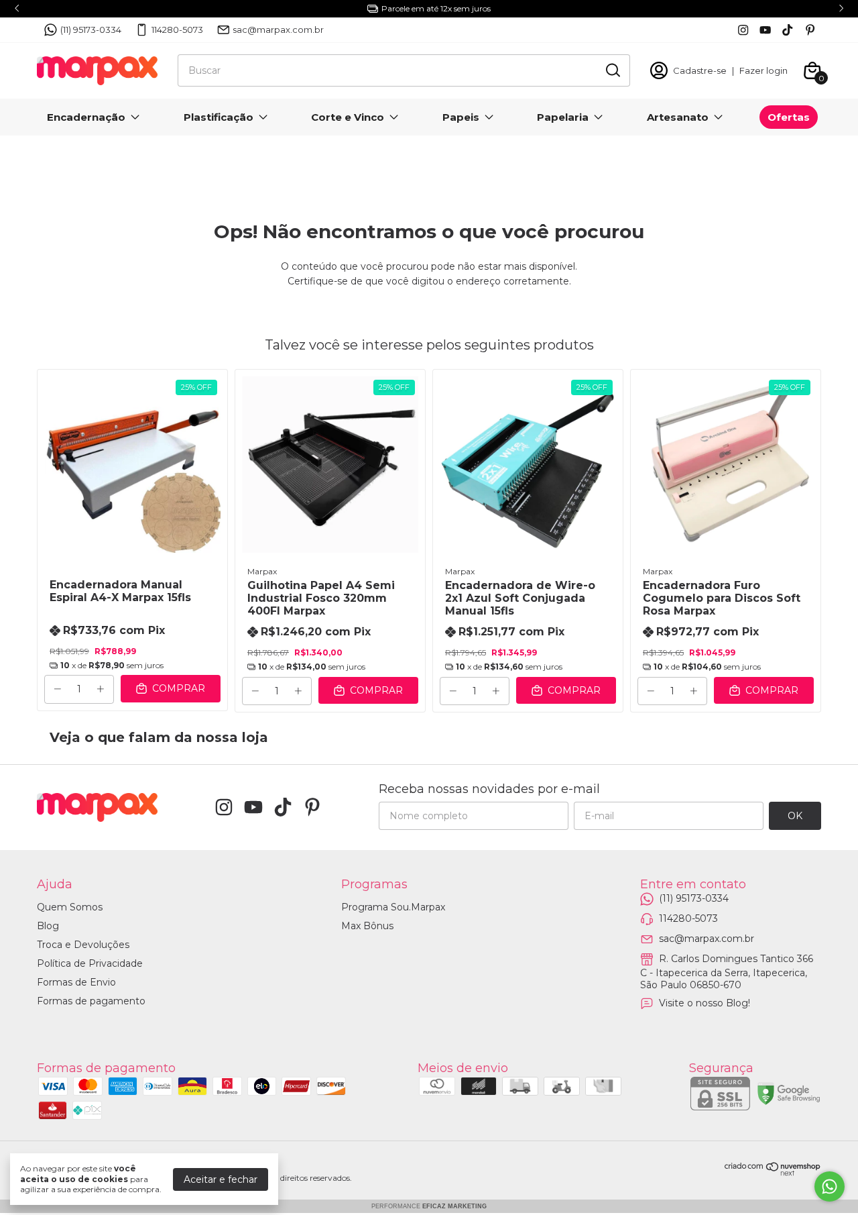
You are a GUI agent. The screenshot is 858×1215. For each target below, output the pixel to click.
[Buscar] (612, 70)
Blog (48, 926)
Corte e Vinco (347, 117)
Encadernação (86, 117)
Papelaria (563, 117)
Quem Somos (70, 907)
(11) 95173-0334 (90, 29)
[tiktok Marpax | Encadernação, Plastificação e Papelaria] (787, 30)
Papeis (460, 117)
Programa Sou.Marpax (393, 907)
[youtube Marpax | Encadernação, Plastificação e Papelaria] (765, 30)
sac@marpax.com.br (278, 29)
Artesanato (678, 117)
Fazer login (763, 70)
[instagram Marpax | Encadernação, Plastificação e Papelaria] (743, 30)
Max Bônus (367, 926)
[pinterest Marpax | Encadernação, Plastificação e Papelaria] (810, 30)
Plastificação (218, 117)
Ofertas (789, 117)
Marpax (262, 571)
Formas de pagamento (91, 1001)
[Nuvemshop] (773, 1173)
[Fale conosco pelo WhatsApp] (829, 1186)
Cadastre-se (700, 70)
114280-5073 (177, 29)
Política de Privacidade (90, 963)
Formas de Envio (76, 982)
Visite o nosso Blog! (704, 1003)
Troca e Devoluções (83, 945)
